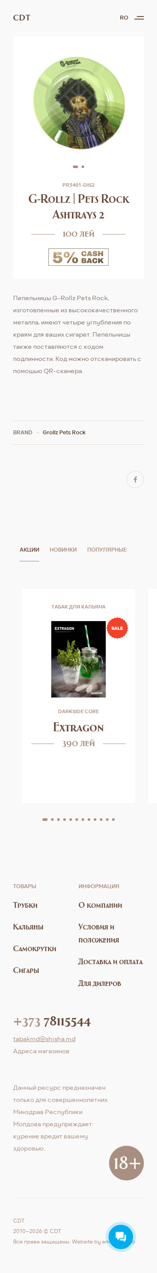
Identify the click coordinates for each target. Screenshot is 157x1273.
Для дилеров (99, 983)
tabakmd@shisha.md (44, 1038)
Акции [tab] (29, 549)
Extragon (78, 727)
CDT (21, 17)
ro (124, 17)
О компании (100, 904)
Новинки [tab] (63, 549)
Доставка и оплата (110, 961)
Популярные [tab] (107, 549)
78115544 (52, 1020)
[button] (75, 166)
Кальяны (28, 926)
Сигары (26, 970)
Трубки (25, 904)
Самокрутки (34, 948)
